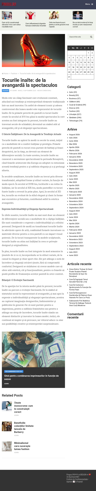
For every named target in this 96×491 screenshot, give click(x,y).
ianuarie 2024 (75, 233)
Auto (71, 92)
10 (69, 62)
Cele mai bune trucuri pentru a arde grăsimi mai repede (59, 25)
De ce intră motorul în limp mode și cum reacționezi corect (83, 25)
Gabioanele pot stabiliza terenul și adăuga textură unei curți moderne (80, 303)
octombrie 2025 (76, 166)
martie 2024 (74, 227)
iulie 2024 (73, 214)
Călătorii (72, 102)
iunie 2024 (73, 217)
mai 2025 (73, 182)
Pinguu (69, 474)
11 (73, 62)
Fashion (5, 90)
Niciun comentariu (44, 90)
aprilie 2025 (74, 185)
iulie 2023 (73, 252)
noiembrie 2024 (76, 201)
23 (92, 67)
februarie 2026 (75, 154)
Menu (87, 4)
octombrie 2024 (76, 204)
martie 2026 (74, 150)
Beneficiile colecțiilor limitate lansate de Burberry (23, 427)
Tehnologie (73, 121)
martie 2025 (74, 189)
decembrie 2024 (76, 198)
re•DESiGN (82, 474)
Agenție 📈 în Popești (74, 482)
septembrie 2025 (76, 169)
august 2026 (74, 135)
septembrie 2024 (76, 208)
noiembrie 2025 (76, 163)
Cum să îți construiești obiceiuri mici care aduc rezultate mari (11, 25)
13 (81, 62)
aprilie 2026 (74, 147)
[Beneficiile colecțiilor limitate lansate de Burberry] (7, 426)
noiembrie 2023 (76, 239)
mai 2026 (73, 144)
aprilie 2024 (74, 223)
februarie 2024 (75, 230)
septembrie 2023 (76, 246)
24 (69, 72)
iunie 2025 (73, 179)
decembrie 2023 (76, 236)
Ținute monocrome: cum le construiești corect (23, 407)
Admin (14, 90)
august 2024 (74, 211)
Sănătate (72, 117)
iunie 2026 (73, 141)
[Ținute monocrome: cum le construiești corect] (7, 406)
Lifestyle (72, 114)
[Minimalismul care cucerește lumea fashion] (7, 446)
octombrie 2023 (76, 243)
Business (73, 98)
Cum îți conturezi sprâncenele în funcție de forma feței (80, 287)
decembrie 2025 (76, 160)
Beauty (72, 95)
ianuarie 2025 (75, 195)
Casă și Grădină (75, 105)
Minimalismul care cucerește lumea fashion (22, 446)
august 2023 (74, 249)
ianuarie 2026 (75, 157)
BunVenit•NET (74, 477)
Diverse (72, 108)
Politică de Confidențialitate (77, 479)
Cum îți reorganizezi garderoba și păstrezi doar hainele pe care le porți (80, 295)
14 (85, 62)
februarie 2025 (75, 192)
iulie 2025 (73, 176)
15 (88, 62)
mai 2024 (73, 220)
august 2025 (74, 173)
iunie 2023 (73, 255)
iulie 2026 (73, 138)
